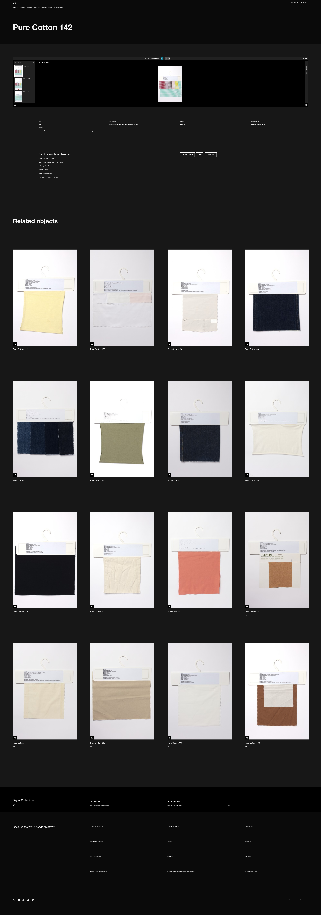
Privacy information (95, 826)
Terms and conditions (250, 871)
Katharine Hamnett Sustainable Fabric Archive (39, 7)
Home (14, 7)
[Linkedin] (28, 900)
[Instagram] (14, 805)
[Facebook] (19, 900)
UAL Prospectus (95, 856)
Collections (22, 7)
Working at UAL (248, 826)
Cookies (169, 841)
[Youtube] (33, 900)
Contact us (247, 841)
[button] (294, 2)
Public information (172, 826)
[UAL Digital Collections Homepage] (15, 2)
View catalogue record (258, 124)
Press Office (247, 856)
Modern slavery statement (97, 871)
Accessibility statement (97, 841)
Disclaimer (170, 856)
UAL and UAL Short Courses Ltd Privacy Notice (181, 871)
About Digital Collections (174, 805)
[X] (23, 900)
